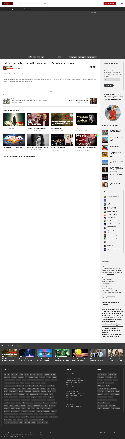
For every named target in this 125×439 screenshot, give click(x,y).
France (51, 394)
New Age (24, 408)
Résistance (11, 416)
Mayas (16, 405)
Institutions (27, 399)
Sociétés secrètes (53, 416)
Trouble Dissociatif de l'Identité (10, 422)
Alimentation (39, 374)
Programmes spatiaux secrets (43, 411)
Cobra (33, 383)
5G (5, 374)
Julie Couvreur (101, 385)
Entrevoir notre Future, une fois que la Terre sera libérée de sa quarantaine (27, 359)
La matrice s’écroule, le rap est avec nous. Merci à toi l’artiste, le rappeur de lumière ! (62, 359)
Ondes (33, 408)
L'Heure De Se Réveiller (103, 388)
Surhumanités (28, 9)
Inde (22, 399)
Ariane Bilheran (109, 377)
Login (121, 3)
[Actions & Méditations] (105, 197)
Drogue (23, 388)
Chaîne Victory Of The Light (108, 281)
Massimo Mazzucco (115, 394)
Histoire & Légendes (112, 217)
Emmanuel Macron (13, 391)
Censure (42, 380)
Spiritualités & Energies (113, 248)
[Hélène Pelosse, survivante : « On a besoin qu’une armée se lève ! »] (9, 353)
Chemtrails (54, 380)
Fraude (5, 397)
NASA (12, 408)
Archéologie (20, 377)
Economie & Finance (112, 211)
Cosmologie (35, 385)
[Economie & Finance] (105, 212)
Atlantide (49, 377)
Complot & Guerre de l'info (113, 203)
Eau (48, 388)
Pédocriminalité (14, 414)
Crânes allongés (51, 385)
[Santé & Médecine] (105, 239)
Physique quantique (15, 411)
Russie (5, 416)
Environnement (36, 391)
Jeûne (53, 399)
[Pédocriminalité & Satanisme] (105, 228)
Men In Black (22, 405)
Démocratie (43, 388)
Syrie (14, 419)
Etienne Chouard (108, 380)
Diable (5, 388)
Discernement (12, 388)
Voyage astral (40, 422)
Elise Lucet (100, 380)
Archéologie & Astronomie (113, 199)
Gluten (28, 397)
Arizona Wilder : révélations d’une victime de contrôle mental (44, 359)
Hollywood (51, 397)
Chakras (47, 380)
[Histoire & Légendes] (105, 218)
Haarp (40, 397)
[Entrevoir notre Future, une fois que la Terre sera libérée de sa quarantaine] (27, 353)
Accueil (117, 432)
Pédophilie (22, 414)
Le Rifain (117, 391)
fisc (27, 394)
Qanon (36, 414)
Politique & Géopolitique (113, 230)
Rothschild (52, 414)
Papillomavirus (48, 408)
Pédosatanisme (29, 414)
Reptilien (46, 414)
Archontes (14, 377)
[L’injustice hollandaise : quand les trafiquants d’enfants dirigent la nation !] (14, 119)
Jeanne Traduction (109, 383)
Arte (115, 377)
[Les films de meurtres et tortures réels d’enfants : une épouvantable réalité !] (115, 353)
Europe (49, 391)
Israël (49, 399)
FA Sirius (116, 380)
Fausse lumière (21, 394)
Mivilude (29, 405)
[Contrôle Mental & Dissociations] (105, 208)
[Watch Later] (42, 57)
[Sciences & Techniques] (105, 242)
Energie (21, 391)
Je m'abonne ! (109, 85)
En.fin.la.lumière (109, 297)
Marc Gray (106, 394)
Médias (45, 405)
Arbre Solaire (101, 377)
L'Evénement (25, 402)
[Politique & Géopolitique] (105, 232)
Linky (36, 402)
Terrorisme (20, 419)
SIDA (46, 416)
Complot (43, 383)
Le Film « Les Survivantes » (9, 127)
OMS (29, 408)
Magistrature (46, 402)
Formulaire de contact (106, 432)
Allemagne (46, 374)
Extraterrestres (7, 394)
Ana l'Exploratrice (112, 374)
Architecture (7, 377)
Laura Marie (100, 391)
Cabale (24, 380)
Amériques (53, 374)
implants (12, 399)
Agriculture (32, 374)
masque (6, 405)
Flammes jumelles (34, 394)
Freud (10, 397)
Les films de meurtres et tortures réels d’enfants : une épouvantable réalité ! (115, 359)
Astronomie (42, 377)
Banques (54, 377)
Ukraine (20, 422)
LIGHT (92, 12)
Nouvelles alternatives (112, 220)
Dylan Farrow (35, 388)
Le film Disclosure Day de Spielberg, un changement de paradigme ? (111, 330)
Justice (6, 94)
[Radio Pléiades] (105, 235)
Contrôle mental (20, 385)
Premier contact (31, 411)
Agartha (26, 374)
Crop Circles (42, 385)
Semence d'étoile (25, 416)
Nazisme (18, 408)
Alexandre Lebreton (102, 374)
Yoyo (46, 422)
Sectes (17, 416)
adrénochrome (14, 374)
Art (26, 377)
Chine (5, 383)
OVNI (42, 408)
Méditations (6, 408)
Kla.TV (107, 385)
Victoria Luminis (112, 266)
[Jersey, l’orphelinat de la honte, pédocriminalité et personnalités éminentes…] (26, 102)
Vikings (33, 422)
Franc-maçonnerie (44, 394)
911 (8, 374)
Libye (31, 402)
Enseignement (28, 391)
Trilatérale (41, 419)
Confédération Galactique (9, 385)
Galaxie (15, 397)
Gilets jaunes (22, 397)
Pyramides (6, 414)
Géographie (34, 397)
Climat (22, 383)
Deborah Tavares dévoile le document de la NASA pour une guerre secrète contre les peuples (98, 359)
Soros (5, 419)
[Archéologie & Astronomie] (105, 200)
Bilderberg (12, 380)
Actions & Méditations (112, 196)
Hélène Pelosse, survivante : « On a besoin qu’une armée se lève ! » (9, 359)
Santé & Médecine (111, 238)
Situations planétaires (102, 405)
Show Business (40, 416)
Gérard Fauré (101, 383)
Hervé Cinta (10, 66)
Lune (40, 402)
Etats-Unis (43, 391)
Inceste (17, 399)
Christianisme (12, 383)
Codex (37, 383)
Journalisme (7, 402)
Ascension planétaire (33, 377)
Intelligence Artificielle (36, 399)
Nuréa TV (110, 397)
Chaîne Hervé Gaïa (106, 277)
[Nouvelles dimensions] (105, 224)
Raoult (41, 414)
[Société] (105, 246)
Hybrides (6, 399)
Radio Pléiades (40, 9)
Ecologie (53, 388)
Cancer (29, 380)
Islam (44, 399)
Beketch (6, 380)
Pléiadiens (24, 411)
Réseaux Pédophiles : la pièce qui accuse (37, 147)
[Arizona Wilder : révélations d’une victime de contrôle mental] (45, 353)
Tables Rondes (112, 405)
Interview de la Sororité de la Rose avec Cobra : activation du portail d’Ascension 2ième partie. (112, 319)
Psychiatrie (54, 411)
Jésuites (18, 402)
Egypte (5, 391)
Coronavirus (28, 385)
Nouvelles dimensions (112, 223)
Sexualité (33, 416)
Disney (18, 388)
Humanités (5, 9)
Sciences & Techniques (113, 240)
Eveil (54, 391)
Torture (26, 419)
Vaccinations (27, 422)
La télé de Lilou (113, 388)
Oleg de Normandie (102, 399)
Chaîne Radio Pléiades (107, 279)
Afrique (21, 374)
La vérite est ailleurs (109, 391)
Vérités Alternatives (115, 408)
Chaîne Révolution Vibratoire (108, 286)
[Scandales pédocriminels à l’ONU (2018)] (75, 102)
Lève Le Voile (118, 270)
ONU (38, 408)
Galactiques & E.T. (111, 214)
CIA (17, 383)
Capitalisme (35, 380)
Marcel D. (100, 394)
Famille (14, 394)
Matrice (11, 405)
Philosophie (6, 411)
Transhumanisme (33, 419)
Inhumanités (16, 9)
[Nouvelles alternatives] (105, 221)
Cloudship (27, 383)
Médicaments (52, 405)
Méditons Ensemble (102, 397)
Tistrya (99, 408)
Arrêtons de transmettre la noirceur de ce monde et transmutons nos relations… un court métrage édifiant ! (79, 359)
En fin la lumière (109, 288)
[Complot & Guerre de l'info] (105, 204)
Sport (10, 419)
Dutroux (29, 388)
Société (109, 245)
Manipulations (53, 402)
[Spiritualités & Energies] (105, 249)
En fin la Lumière (111, 296)
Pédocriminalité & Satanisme (15, 73)
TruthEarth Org (106, 408)
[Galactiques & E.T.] (105, 215)
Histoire (45, 397)
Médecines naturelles (37, 405)
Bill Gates (19, 380)
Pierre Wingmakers (112, 399)
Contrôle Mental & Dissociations (75, 380)
